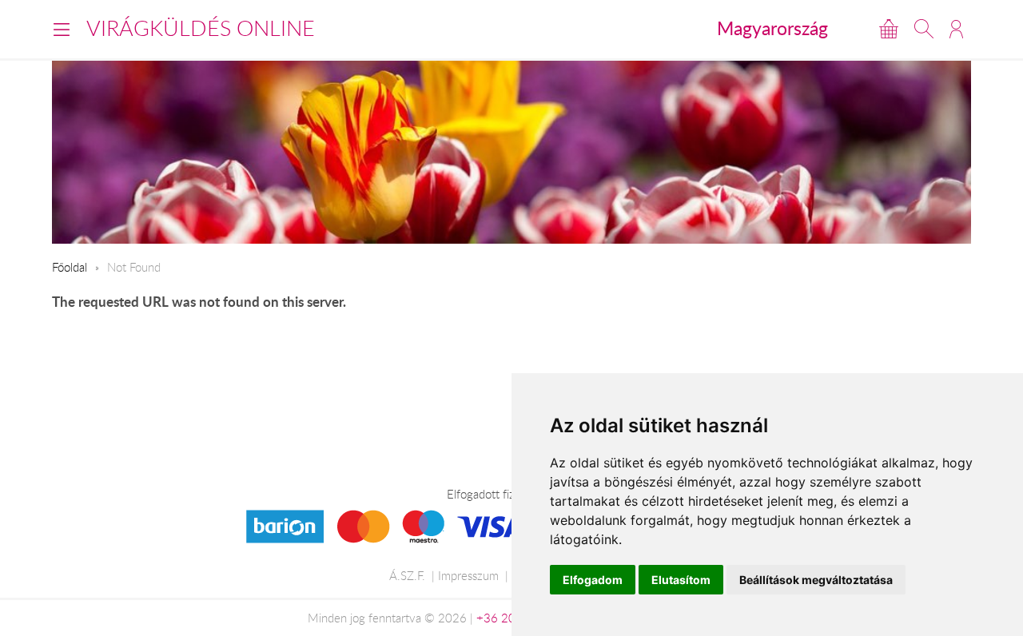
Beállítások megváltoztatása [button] (816, 579)
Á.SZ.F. (407, 575)
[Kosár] (888, 28)
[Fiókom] (956, 28)
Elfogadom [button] (593, 579)
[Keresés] (923, 28)
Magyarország (772, 28)
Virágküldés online (200, 28)
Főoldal (69, 267)
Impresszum (468, 575)
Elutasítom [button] (681, 579)
